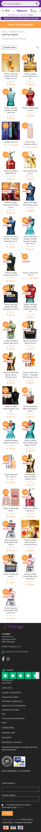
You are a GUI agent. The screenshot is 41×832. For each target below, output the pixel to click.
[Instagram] (7, 659)
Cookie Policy (7, 822)
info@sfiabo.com (14, 647)
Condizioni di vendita (10, 710)
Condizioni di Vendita (23, 822)
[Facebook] (3, 659)
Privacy (20, 807)
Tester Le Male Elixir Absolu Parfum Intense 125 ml (11, 374)
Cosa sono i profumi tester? (13, 718)
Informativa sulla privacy (12, 701)
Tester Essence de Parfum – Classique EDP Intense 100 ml (30, 374)
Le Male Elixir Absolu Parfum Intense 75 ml (30, 476)
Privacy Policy (27, 819)
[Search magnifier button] (37, 3)
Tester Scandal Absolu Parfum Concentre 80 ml (30, 542)
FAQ (3, 714)
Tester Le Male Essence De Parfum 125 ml (11, 205)
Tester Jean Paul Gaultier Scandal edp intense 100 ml (10, 307)
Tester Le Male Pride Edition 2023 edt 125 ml (30, 576)
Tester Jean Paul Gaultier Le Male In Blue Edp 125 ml (10, 239)
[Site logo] (20, 10)
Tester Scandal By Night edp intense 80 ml (30, 408)
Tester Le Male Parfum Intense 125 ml (10, 408)
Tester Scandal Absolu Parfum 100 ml (30, 76)
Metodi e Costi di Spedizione (14, 706)
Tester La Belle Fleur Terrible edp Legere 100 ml (30, 442)
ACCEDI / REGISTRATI (11, 693)
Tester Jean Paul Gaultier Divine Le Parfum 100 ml (11, 76)
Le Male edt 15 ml (11, 142)
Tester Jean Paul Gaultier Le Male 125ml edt (10, 110)
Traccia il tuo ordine (10, 697)
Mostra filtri (10, 48)
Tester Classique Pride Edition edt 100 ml (10, 542)
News (4, 723)
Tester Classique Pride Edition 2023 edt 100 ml (11, 610)
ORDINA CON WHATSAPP (17, 652)
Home (4, 32)
